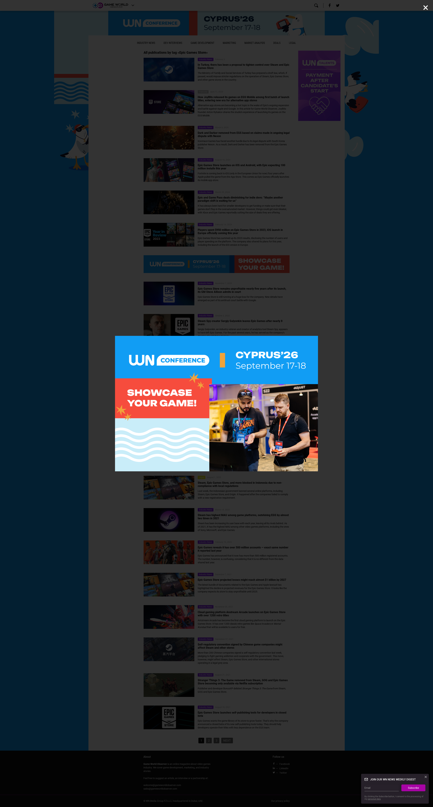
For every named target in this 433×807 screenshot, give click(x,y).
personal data (374, 799)
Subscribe (413, 787)
